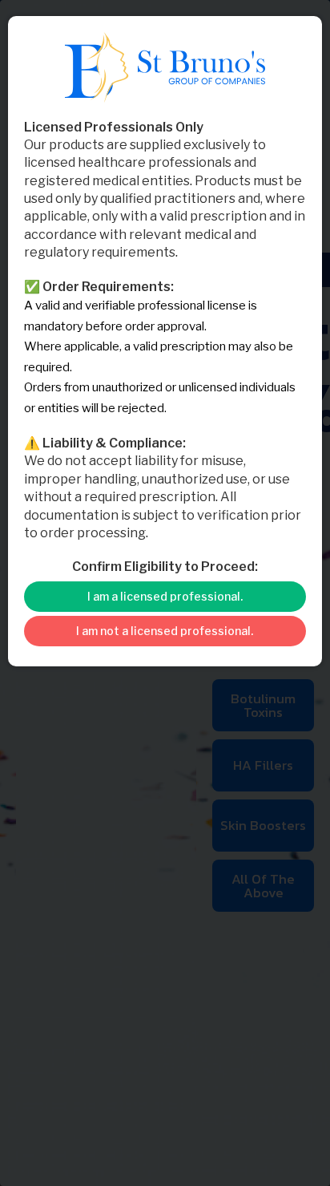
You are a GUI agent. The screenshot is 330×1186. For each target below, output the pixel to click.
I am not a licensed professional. (164, 631)
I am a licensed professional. (165, 596)
